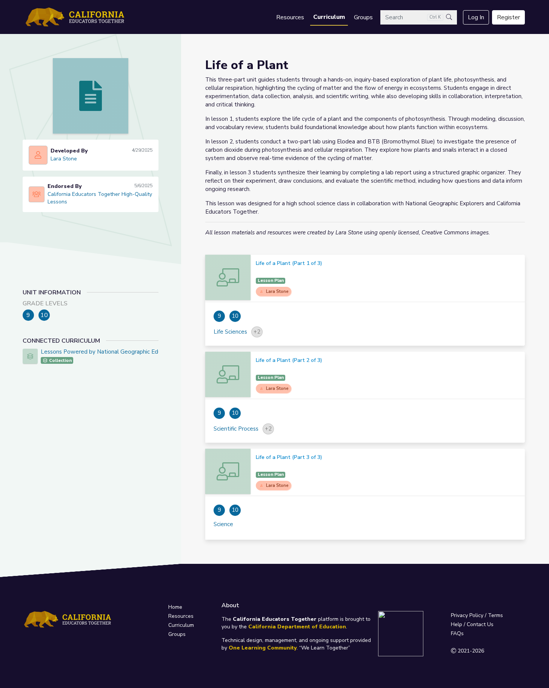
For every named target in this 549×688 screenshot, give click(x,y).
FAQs (457, 633)
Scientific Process (236, 429)
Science (223, 524)
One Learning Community (263, 647)
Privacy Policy (467, 615)
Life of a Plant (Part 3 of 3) (289, 457)
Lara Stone (64, 158)
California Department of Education (297, 626)
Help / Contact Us (472, 624)
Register (508, 17)
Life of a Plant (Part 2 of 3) (289, 360)
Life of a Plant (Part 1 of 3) (289, 263)
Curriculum (329, 17)
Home (175, 607)
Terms (495, 615)
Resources (290, 17)
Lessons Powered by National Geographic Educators (109, 352)
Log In (476, 17)
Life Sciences (230, 332)
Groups (363, 17)
